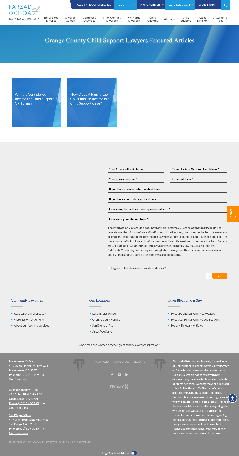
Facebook (112, 374)
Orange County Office (23, 389)
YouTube (119, 374)
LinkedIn (127, 374)
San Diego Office (20, 415)
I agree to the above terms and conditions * (138, 268)
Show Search (225, 5)
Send (219, 276)
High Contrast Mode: (116, 453)
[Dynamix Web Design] (119, 386)
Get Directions (18, 379)
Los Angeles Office (21, 361)
